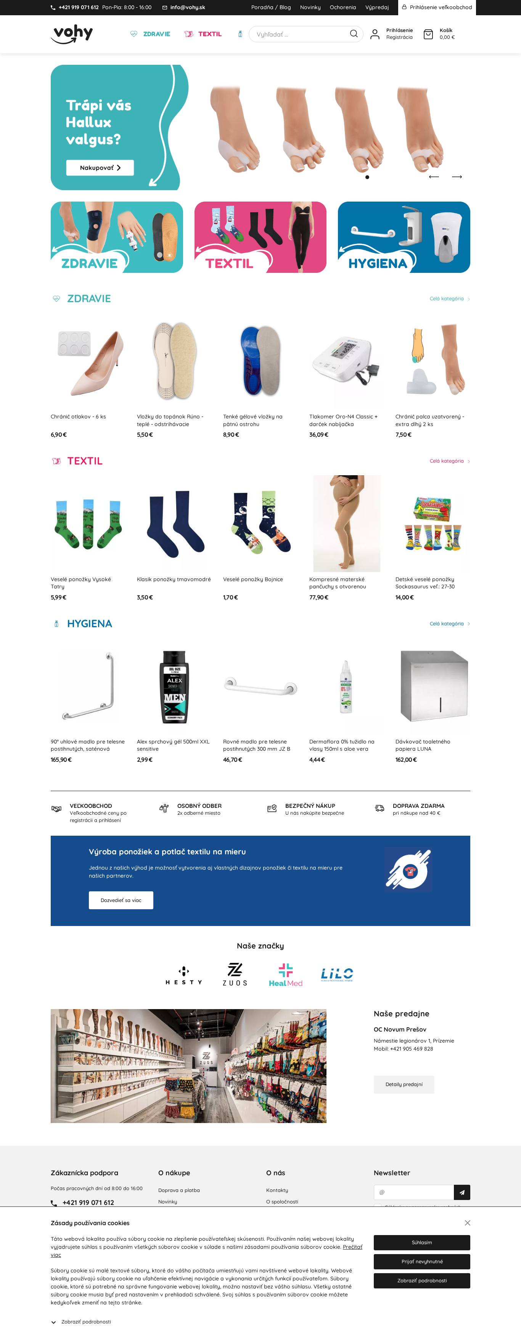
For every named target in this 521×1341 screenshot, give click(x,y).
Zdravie (156, 34)
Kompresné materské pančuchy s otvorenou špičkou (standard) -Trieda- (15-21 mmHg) (344, 590)
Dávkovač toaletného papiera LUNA (423, 745)
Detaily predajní (404, 1084)
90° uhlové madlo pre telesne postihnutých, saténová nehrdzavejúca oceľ (88, 749)
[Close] (467, 1222)
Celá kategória (447, 298)
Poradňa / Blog (271, 7)
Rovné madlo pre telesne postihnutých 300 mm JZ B (256, 745)
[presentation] (434, 176)
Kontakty (277, 1190)
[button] (359, 177)
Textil (209, 34)
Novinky (310, 7)
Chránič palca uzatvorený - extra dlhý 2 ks (430, 420)
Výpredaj (377, 7)
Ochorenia (343, 7)
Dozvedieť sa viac (121, 900)
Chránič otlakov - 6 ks (78, 416)
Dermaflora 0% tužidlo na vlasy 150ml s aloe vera (342, 745)
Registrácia (399, 37)
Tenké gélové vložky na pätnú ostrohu (253, 420)
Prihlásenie (399, 30)
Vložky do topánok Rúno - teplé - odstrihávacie (170, 420)
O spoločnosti (282, 1201)
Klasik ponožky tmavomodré (174, 579)
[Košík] (428, 34)
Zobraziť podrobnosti (86, 1322)
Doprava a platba (179, 1190)
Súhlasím (422, 1242)
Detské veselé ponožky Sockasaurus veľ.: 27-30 (425, 583)
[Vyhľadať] (354, 32)
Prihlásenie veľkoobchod (440, 7)
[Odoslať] (462, 1192)
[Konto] (375, 34)
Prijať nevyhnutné (422, 1261)
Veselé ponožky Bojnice (253, 579)
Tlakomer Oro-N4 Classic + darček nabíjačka (343, 420)
